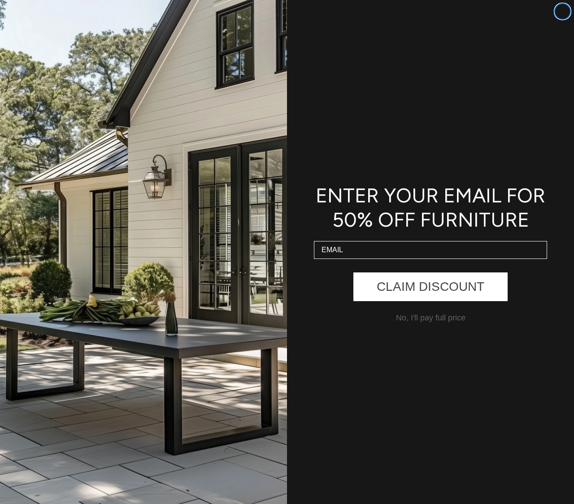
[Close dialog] (562, 11)
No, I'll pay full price (430, 318)
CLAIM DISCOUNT (430, 287)
